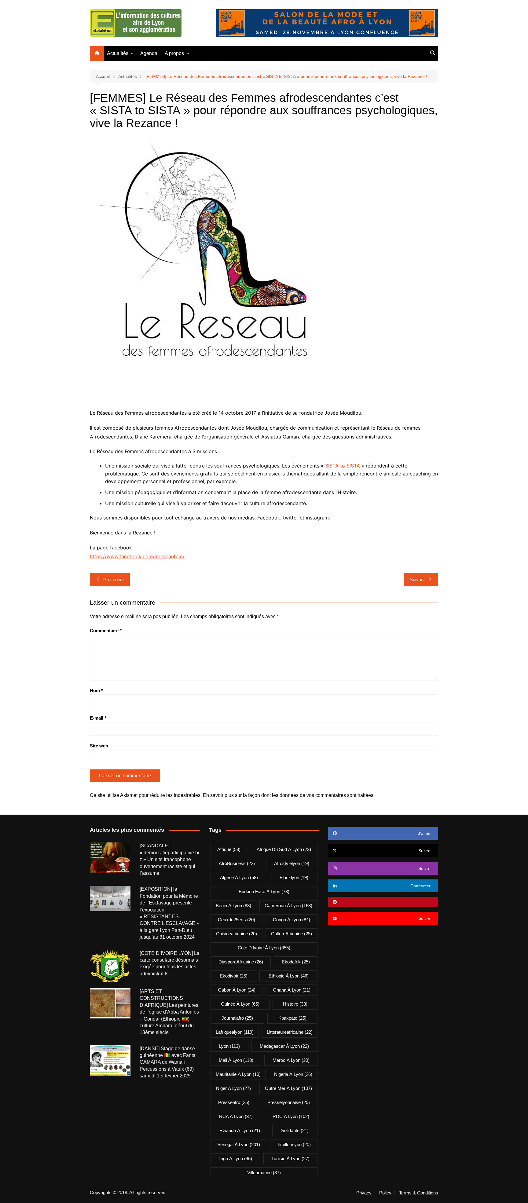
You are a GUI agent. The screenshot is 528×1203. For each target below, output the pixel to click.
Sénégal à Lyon (238, 1144)
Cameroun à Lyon (288, 905)
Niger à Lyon (233, 1088)
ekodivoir (234, 975)
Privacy (364, 1192)
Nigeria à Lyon (293, 1074)
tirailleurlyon (294, 1144)
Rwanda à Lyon (239, 1130)
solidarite (295, 1130)
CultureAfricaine (291, 933)
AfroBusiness (237, 863)
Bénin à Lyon (233, 905)
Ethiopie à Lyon (289, 975)
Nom (96, 690)
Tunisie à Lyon (290, 1158)
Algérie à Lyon (239, 877)
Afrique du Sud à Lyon (284, 849)
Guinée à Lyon (240, 1004)
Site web (99, 745)
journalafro (237, 1018)
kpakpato (292, 1018)
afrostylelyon (291, 863)
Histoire (295, 1004)
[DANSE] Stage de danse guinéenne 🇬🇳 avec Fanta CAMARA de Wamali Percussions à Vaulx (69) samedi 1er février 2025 (168, 1062)
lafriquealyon (235, 1032)
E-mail (98, 718)
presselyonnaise (288, 1102)
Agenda (148, 53)
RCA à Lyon (236, 1116)
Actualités (117, 53)
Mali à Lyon (236, 1060)
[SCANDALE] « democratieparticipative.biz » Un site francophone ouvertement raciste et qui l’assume (169, 859)
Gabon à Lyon (236, 989)
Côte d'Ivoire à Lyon (264, 947)
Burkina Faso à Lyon (264, 891)
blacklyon (294, 877)
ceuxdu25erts (236, 919)
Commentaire (106, 630)
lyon (229, 1046)
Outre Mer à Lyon (288, 1088)
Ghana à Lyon (291, 989)
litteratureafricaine (290, 1032)
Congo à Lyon (291, 919)
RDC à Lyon (291, 1116)
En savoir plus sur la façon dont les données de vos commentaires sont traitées (288, 795)
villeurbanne (264, 1172)
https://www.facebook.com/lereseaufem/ (137, 556)
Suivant (417, 579)
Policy (385, 1192)
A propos (174, 53)
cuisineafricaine (236, 933)
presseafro (233, 1102)
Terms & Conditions (418, 1192)
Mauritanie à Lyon (238, 1074)
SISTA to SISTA (342, 466)
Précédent (113, 579)
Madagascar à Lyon (284, 1046)
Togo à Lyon (235, 1158)
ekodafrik (296, 961)
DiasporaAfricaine (240, 961)
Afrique (228, 849)
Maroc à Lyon (291, 1060)
